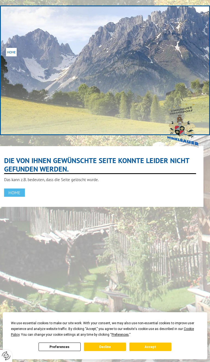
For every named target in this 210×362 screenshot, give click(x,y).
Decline (105, 347)
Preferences (59, 347)
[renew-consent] (6, 356)
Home (11, 52)
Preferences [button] (120, 335)
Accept (150, 347)
